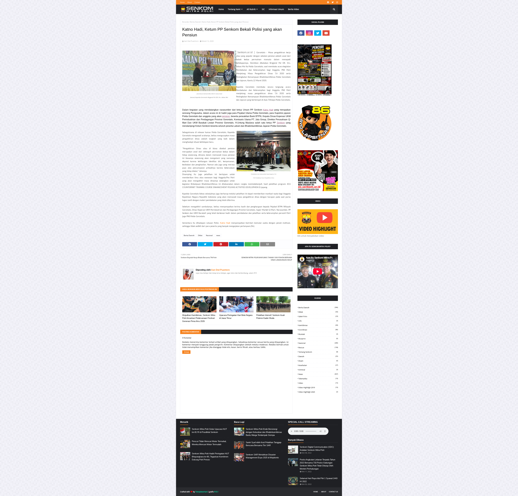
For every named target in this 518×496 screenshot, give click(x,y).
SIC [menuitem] (263, 9)
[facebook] (328, 2)
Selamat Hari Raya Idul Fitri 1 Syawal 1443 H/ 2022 (318, 480)
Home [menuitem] (221, 9)
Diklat (200, 235)
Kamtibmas (318, 325)
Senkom (281, 123)
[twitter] (332, 2)
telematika (318, 378)
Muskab (318, 334)
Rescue (318, 347)
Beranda (185, 22)
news (218, 235)
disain (318, 361)
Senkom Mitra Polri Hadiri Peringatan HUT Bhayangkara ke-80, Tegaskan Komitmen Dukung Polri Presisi (210, 456)
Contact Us (333, 492)
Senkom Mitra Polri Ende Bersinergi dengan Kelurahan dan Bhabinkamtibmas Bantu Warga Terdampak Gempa (264, 432)
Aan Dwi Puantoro (191, 41)
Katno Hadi (268, 110)
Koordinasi (318, 330)
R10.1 (216, 491)
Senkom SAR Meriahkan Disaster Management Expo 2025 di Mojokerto (262, 456)
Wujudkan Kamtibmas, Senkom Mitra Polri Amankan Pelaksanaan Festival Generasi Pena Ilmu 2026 (198, 318)
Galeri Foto (318, 316)
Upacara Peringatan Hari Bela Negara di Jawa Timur (235, 316)
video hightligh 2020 (318, 392)
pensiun (226, 116)
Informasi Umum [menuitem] (276, 9)
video (318, 383)
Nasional (209, 235)
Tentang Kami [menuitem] (234, 9)
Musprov (318, 338)
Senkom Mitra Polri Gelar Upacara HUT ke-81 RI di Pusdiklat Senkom (209, 430)
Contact (197, 2)
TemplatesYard (201, 491)
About (189, 2)
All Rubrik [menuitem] (251, 9)
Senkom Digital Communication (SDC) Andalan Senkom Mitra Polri (317, 448)
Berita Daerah (195, 22)
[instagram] (337, 2)
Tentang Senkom (318, 352)
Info (318, 321)
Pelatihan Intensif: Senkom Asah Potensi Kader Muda (270, 316)
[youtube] (326, 33)
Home (182, 2)
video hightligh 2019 (318, 387)
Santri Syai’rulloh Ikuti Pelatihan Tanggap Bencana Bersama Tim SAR (263, 444)
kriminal (318, 369)
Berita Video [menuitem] (293, 9)
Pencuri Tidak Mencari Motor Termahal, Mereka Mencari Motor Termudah (209, 443)
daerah (318, 356)
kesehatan (318, 365)
